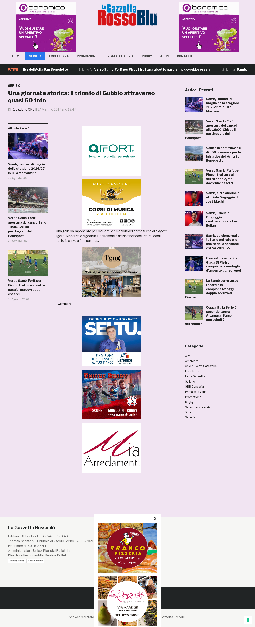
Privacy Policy (17, 560)
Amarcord (191, 360)
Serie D (190, 417)
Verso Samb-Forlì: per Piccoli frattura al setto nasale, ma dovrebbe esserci (138, 69)
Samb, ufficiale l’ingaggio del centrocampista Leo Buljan (222, 219)
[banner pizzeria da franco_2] (127, 548)
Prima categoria (119, 56)
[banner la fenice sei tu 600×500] (111, 340)
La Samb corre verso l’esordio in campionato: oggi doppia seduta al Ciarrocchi (211, 289)
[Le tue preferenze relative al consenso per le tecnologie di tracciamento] (248, 620)
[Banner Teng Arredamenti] (111, 272)
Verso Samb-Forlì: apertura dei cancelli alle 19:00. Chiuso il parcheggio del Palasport (27, 227)
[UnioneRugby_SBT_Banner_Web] (111, 394)
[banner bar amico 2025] (46, 26)
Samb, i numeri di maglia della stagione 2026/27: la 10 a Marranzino (26, 168)
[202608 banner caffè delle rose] (127, 601)
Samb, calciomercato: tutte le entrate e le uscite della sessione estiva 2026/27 (223, 242)
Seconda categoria (197, 407)
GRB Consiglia (194, 386)
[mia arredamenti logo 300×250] (111, 448)
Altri (164, 56)
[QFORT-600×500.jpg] (111, 151)
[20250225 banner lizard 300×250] (111, 204)
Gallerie (190, 381)
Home (16, 56)
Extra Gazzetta (195, 376)
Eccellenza (59, 56)
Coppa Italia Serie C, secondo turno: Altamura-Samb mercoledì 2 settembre (211, 316)
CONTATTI (184, 56)
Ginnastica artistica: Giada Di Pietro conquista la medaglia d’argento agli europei (223, 264)
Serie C (35, 56)
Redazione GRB (23, 109)
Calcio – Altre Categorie (201, 366)
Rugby (147, 56)
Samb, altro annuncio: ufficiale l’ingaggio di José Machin (223, 197)
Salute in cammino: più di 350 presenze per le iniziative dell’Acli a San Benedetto (224, 154)
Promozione (87, 56)
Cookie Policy (35, 560)
